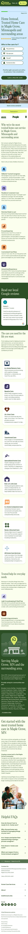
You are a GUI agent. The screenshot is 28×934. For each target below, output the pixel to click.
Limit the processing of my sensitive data (10, 931)
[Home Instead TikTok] (12, 904)
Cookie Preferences (6, 927)
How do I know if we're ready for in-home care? (9, 824)
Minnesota (7, 861)
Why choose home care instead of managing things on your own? (10, 831)
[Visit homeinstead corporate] (6, 3)
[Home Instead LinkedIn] (8, 904)
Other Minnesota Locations (8, 912)
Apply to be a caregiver (14, 105)
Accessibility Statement (6, 925)
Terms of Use (4, 923)
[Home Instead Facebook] (2, 904)
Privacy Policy (4, 921)
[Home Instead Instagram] (5, 904)
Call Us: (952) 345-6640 (14, 78)
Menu (13, 3)
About (3, 890)
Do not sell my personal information (9, 929)
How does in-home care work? (9, 846)
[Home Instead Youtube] (15, 904)
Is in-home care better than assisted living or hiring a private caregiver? (10, 839)
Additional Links (6, 896)
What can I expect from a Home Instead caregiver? (10, 853)
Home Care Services (8, 884)
